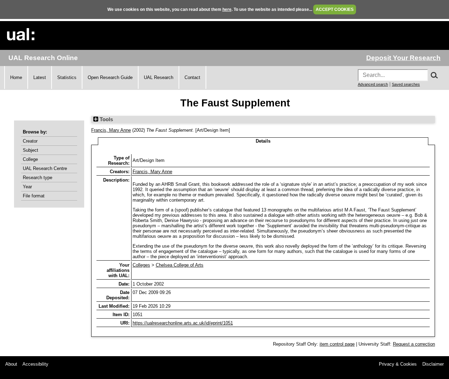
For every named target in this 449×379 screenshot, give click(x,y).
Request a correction (414, 344)
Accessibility (35, 364)
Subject (30, 150)
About (11, 364)
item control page (337, 344)
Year (27, 186)
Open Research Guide (110, 77)
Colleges (141, 265)
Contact (192, 77)
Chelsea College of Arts (179, 265)
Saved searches (406, 84)
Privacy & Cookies (398, 364)
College (30, 159)
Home (16, 77)
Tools (105, 119)
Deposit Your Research (403, 57)
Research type (37, 177)
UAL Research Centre (45, 168)
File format (34, 195)
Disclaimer (433, 364)
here (227, 9)
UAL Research (158, 77)
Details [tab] (263, 141)
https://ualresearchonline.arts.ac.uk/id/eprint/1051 (183, 323)
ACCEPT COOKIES (335, 9)
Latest (39, 77)
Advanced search (373, 84)
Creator (30, 141)
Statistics (66, 77)
